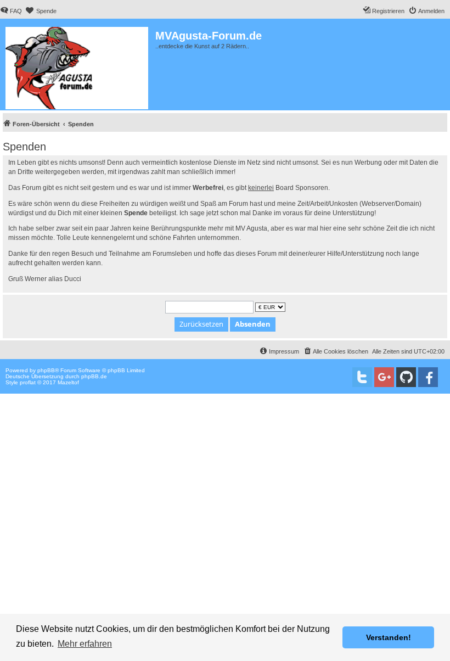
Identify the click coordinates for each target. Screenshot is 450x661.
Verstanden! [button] (388, 637)
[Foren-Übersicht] (77, 65)
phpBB (46, 370)
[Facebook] (428, 377)
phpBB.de (94, 376)
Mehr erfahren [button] (85, 643)
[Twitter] (362, 377)
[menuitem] (11, 11)
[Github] (406, 377)
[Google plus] (384, 377)
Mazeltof (68, 382)
